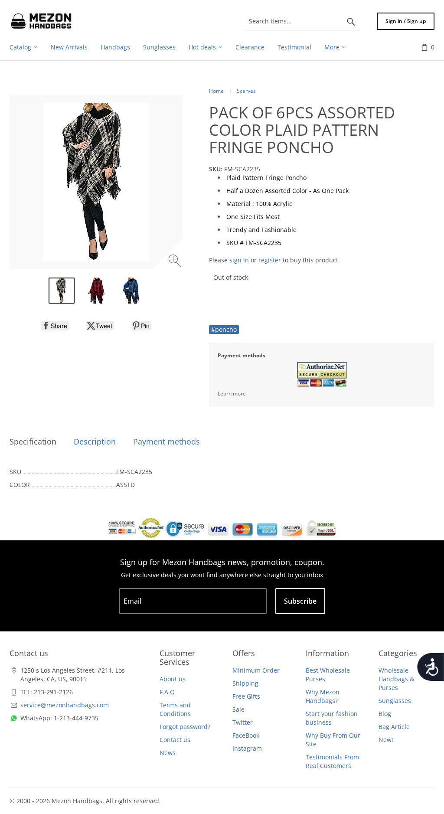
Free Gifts (246, 696)
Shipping (245, 683)
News (168, 753)
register (269, 260)
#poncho (224, 329)
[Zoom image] (176, 262)
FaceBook (245, 735)
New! (386, 740)
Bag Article (394, 726)
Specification (33, 441)
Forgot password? (185, 726)
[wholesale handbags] (41, 21)
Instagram (247, 748)
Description (95, 441)
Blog (385, 713)
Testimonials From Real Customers (332, 761)
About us (173, 679)
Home (216, 91)
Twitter (242, 722)
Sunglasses (395, 700)
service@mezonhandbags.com (64, 705)
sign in (239, 260)
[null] (55, 325)
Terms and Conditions (175, 709)
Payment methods (166, 441)
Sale (238, 709)
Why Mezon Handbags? (323, 696)
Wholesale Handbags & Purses (396, 679)
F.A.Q (167, 692)
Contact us (175, 740)
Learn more (232, 393)
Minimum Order (256, 670)
